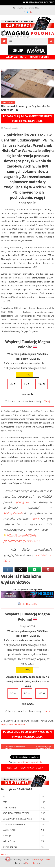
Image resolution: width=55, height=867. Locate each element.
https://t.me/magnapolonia (30, 762)
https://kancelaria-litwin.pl (13, 724)
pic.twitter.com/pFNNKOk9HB (22, 540)
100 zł (41, 384)
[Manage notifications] (8, 859)
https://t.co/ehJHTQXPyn (22, 535)
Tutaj (47, 401)
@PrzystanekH (13, 513)
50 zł (26, 384)
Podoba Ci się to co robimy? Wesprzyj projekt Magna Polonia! (27, 118)
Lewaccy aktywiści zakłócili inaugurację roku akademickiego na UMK (40, 747)
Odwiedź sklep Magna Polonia (27, 50)
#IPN (35, 518)
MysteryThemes (32, 863)
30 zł (13, 384)
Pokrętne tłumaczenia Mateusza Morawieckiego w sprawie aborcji (14, 747)
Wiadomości (8, 102)
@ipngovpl (22, 502)
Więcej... (4, 853)
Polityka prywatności (41, 859)
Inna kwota (28, 394)
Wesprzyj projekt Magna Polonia (27, 57)
